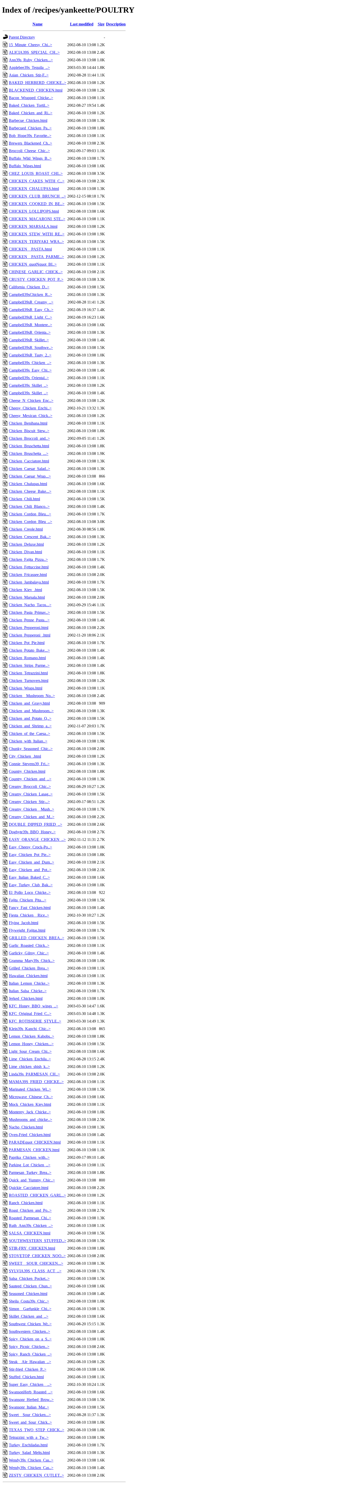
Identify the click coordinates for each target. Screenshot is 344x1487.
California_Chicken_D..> (29, 287)
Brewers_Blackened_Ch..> (30, 143)
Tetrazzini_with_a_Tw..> (29, 1437)
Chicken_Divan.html (25, 552)
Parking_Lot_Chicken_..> (29, 1165)
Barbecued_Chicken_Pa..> (30, 128)
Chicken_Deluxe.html (26, 544)
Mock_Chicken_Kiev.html (30, 1104)
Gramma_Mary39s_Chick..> (32, 960)
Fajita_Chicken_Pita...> (27, 900)
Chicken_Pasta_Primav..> (29, 612)
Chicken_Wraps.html (25, 688)
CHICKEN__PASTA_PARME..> (36, 257)
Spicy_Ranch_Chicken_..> (30, 1354)
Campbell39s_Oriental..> (29, 378)
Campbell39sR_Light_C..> (30, 317)
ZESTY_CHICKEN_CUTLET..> (36, 1475)
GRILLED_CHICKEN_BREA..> (36, 938)
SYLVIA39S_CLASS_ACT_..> (35, 1271)
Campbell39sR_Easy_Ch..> (31, 310)
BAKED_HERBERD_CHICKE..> (37, 82)
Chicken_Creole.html (26, 529)
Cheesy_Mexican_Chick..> (30, 416)
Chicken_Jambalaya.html (29, 582)
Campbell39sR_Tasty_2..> (30, 355)
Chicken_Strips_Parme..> (29, 665)
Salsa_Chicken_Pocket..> (29, 1278)
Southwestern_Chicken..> (29, 1331)
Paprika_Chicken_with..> (29, 1157)
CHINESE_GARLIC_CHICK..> (36, 272)
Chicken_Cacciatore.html (29, 461)
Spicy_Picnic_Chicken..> (29, 1346)
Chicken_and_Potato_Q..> (30, 718)
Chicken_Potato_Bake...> (29, 650)
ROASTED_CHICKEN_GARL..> (37, 1195)
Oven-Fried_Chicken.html (30, 1135)
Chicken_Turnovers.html (28, 680)
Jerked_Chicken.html (26, 998)
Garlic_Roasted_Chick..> (29, 945)
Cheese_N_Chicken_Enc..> (31, 400)
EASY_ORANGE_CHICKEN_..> (37, 839)
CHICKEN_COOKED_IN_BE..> (36, 204)
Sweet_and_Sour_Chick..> (30, 1422)
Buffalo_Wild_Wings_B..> (30, 158)
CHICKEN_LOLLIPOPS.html (34, 211)
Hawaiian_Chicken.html (28, 976)
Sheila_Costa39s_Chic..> (29, 1301)
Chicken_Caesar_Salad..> (29, 468)
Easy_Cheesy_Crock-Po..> (30, 847)
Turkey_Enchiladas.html (28, 1445)
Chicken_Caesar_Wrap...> (30, 476)
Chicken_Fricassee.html (28, 574)
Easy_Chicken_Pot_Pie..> (30, 854)
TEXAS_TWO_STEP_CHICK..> (36, 1430)
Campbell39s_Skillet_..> (28, 385)
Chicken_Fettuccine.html (29, 567)
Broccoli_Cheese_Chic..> (29, 151)
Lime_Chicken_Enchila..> (30, 1059)
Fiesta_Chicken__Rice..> (29, 915)
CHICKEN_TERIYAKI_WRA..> (36, 241)
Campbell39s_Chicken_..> (30, 363)
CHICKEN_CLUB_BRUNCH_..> (37, 196)
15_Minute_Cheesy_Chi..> (30, 45)
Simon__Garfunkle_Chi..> (30, 1309)
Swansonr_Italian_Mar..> (29, 1407)
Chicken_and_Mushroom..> (31, 711)
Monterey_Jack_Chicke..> (30, 1112)
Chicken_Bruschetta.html (29, 446)
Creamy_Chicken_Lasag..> (31, 794)
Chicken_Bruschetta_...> (28, 453)
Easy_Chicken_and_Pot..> (30, 870)
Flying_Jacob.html (23, 923)
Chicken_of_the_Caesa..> (29, 733)
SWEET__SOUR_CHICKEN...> (36, 1263)
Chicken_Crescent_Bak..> (30, 537)
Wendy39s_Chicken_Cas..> (31, 1460)
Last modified (81, 24)
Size (101, 24)
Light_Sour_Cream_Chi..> (30, 1051)
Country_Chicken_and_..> (30, 779)
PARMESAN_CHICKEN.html (34, 1150)
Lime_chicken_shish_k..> (29, 1066)
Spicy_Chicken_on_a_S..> (30, 1339)
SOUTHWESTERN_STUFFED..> (37, 1240)
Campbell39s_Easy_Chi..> (30, 370)
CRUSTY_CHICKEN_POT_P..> (36, 279)
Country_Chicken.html (27, 771)
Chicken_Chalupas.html (28, 484)
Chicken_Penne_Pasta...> (29, 620)
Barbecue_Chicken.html (28, 120)
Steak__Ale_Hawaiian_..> (30, 1362)
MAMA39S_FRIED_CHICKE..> (36, 1082)
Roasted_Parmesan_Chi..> (30, 1218)
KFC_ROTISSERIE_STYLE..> (35, 1021)
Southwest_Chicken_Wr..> (30, 1324)
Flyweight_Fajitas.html (27, 930)
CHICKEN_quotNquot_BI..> (33, 264)
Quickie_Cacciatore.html (28, 1188)
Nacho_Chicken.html (26, 1127)
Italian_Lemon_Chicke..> (29, 983)
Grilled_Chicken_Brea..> (29, 968)
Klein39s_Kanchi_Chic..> (30, 1029)
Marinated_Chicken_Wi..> (30, 1089)
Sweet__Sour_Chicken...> (30, 1415)
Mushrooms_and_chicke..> (30, 1119)
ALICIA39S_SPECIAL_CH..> (34, 52)
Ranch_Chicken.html (26, 1203)
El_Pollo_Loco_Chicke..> (30, 892)
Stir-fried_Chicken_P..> (27, 1369)
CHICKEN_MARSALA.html (33, 226)
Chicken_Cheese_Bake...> (30, 491)
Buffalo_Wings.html (25, 166)
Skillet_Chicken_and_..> (28, 1316)
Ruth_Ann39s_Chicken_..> (31, 1225)
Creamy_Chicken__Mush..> (31, 809)
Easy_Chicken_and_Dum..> (31, 862)
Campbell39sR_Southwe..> (31, 347)
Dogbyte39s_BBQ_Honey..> (32, 832)
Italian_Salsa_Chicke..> (28, 991)
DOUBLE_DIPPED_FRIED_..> (35, 824)
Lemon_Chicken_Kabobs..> (31, 1036)
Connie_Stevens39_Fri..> (29, 764)
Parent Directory (22, 37)
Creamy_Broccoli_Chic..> (30, 786)
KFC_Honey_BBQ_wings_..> (33, 1006)
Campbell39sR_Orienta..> (30, 332)
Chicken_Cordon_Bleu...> (30, 514)
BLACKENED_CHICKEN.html (35, 90)
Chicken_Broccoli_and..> (29, 438)
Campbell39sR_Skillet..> (29, 340)
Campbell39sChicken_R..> (30, 294)
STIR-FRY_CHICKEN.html (32, 1248)
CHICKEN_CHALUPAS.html (34, 188)
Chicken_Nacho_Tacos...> (30, 605)
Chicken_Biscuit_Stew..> (29, 431)
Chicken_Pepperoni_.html (29, 635)
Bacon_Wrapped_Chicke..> (31, 98)
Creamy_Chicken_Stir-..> (29, 802)
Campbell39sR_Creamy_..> (31, 302)
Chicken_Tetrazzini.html (28, 673)
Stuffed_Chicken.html (26, 1377)
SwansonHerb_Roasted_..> (31, 1392)
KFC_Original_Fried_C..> (30, 1013)
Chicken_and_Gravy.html (29, 703)
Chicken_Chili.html (24, 499)
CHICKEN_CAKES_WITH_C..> (36, 181)
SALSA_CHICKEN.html (29, 1233)
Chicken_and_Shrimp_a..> (30, 726)
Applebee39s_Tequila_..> (29, 67)
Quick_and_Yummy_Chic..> (32, 1180)
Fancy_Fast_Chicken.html (30, 907)
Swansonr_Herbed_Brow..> (31, 1399)
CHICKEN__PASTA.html (30, 249)
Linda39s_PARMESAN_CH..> (34, 1074)
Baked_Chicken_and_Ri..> (30, 113)
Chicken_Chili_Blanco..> (29, 506)
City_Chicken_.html (25, 756)
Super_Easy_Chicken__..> (30, 1384)
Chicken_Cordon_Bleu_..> (30, 521)
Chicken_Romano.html (27, 658)
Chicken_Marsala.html (27, 597)
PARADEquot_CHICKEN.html (35, 1142)
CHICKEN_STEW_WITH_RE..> (36, 234)
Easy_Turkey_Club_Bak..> (31, 885)
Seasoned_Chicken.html (28, 1293)
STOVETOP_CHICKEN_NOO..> (37, 1256)
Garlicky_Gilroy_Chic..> (29, 953)
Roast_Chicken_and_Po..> (30, 1210)
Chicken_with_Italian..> (28, 741)
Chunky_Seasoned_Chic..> (31, 749)
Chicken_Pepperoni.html (28, 627)
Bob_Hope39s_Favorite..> (30, 135)
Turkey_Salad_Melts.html (29, 1452)
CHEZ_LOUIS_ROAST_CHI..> (36, 173)
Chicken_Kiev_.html (25, 590)
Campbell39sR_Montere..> (30, 325)
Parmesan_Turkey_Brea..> (30, 1172)
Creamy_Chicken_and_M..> (31, 817)
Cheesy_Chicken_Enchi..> (30, 408)
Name (37, 24)
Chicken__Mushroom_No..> (32, 696)
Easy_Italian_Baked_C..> (29, 877)
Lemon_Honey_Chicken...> (31, 1044)
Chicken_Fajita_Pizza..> (28, 559)
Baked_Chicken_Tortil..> (29, 105)
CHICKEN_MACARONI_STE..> (37, 219)
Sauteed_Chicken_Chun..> (30, 1286)
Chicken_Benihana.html (28, 423)
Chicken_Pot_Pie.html (27, 643)
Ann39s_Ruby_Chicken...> (31, 60)
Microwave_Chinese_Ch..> (31, 1097)
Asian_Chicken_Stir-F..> (29, 75)
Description (116, 24)
